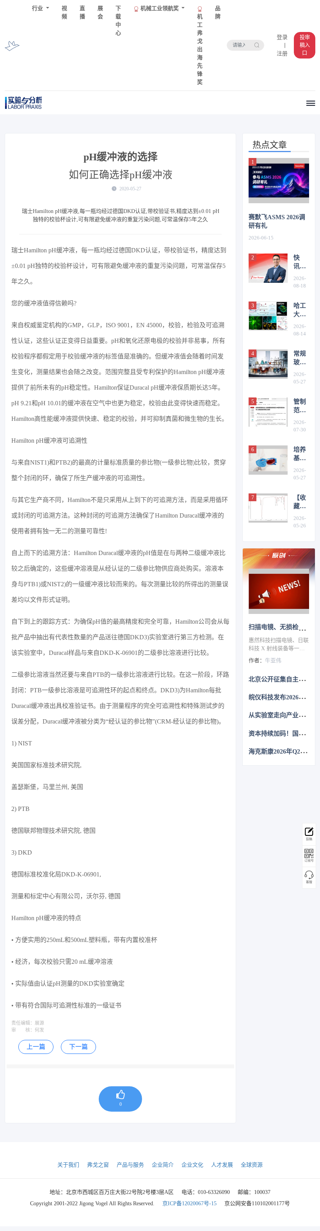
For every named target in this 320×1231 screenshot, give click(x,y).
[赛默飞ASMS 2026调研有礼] (279, 180)
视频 (64, 12)
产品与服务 (130, 1165)
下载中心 (118, 20)
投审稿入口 (305, 45)
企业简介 (163, 1165)
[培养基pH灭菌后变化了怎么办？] (268, 460)
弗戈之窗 (98, 1165)
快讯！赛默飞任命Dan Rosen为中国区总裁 (301, 262)
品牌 (217, 12)
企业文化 (192, 1165)
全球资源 (252, 1165)
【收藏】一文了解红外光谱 (299, 502)
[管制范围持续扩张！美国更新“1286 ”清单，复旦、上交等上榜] (268, 412)
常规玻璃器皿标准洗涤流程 (299, 358)
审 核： (23, 1030)
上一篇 (36, 1046)
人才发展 (222, 1165)
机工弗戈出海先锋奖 (200, 49)
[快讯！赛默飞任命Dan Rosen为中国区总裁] (268, 268)
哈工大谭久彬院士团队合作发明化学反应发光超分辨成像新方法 (299, 310)
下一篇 (78, 1046)
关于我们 (68, 1165)
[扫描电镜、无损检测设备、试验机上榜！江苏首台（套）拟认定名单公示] (279, 591)
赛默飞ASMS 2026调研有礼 (277, 221)
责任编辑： (23, 1023)
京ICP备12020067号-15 (189, 1203)
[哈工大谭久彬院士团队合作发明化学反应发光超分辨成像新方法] (268, 316)
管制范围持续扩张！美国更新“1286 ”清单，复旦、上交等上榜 (301, 406)
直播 (82, 12)
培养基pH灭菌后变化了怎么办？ (300, 454)
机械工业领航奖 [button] (159, 8)
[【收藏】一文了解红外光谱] (268, 508)
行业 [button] (38, 8)
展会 (100, 12)
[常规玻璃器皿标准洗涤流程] (268, 364)
